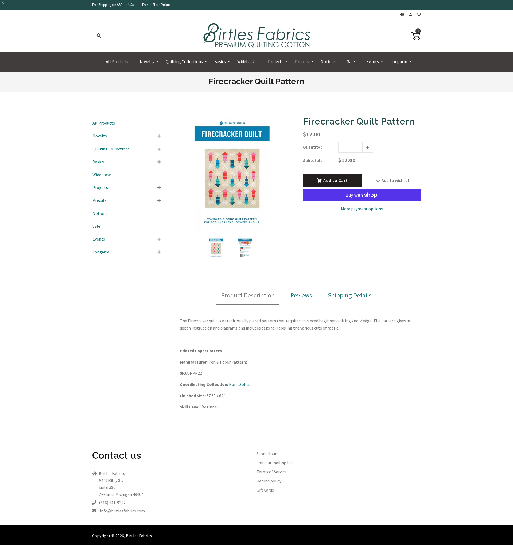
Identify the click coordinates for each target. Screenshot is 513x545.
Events (98, 239)
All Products (103, 123)
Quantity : (312, 147)
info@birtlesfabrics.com (122, 510)
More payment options (362, 208)
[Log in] (403, 14)
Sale (96, 226)
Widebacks (102, 174)
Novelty (99, 135)
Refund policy (268, 481)
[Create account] (412, 14)
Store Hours (267, 453)
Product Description (248, 295)
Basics (98, 161)
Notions (99, 213)
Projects (100, 187)
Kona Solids (239, 384)
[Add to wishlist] (419, 14)
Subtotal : (312, 160)
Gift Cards (265, 490)
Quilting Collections (111, 149)
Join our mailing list (274, 462)
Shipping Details (349, 295)
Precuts (99, 200)
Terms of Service (271, 471)
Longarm (100, 251)
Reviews (301, 295)
